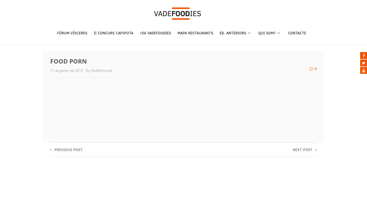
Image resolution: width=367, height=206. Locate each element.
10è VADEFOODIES (155, 32)
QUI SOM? (267, 32)
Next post (303, 149)
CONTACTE (297, 32)
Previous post (68, 149)
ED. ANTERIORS (233, 32)
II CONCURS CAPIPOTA (113, 32)
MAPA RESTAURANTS (195, 32)
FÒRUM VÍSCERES (72, 32)
